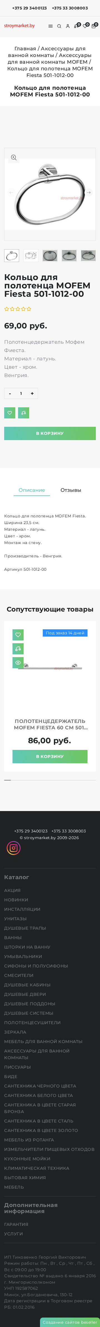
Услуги (14, 1233)
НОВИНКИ (16, 899)
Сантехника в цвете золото (41, 1130)
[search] (59, 26)
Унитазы (16, 918)
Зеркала (16, 1032)
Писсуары (18, 1067)
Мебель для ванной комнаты (44, 1041)
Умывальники (23, 956)
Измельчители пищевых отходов (50, 1149)
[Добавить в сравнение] (23, 412)
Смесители (19, 975)
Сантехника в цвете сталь (39, 1121)
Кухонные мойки (28, 1158)
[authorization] (68, 26)
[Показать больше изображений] (13, 157)
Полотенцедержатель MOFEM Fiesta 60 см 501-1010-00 (50, 727)
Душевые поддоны (30, 1003)
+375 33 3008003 (70, 8)
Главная (25, 49)
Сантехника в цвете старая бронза (40, 1108)
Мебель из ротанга (29, 1140)
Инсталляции (23, 909)
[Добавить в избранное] (9, 412)
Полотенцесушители (33, 1022)
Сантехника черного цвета (41, 1086)
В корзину (50, 433)
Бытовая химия (25, 1177)
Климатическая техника (37, 1168)
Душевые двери (25, 994)
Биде (11, 1076)
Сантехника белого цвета (39, 1095)
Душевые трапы (26, 928)
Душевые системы (29, 1013)
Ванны (13, 937)
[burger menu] (50, 26)
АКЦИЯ (13, 890)
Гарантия (17, 1224)
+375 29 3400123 (29, 8)
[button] (88, 192)
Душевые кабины (28, 984)
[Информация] (18, 662)
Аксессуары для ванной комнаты (37, 1054)
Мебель (14, 1187)
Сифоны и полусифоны (36, 966)
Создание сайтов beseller (70, 1322)
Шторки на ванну (28, 947)
